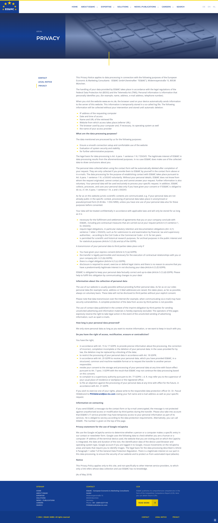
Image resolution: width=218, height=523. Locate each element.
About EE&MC (42, 493)
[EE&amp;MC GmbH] (9, 7)
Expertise (40, 495)
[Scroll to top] (213, 518)
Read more (144, 503)
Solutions (41, 498)
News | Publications (45, 500)
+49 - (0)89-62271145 (100, 503)
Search (39, 505)
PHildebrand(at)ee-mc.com (96, 505)
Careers (39, 503)
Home (38, 491)
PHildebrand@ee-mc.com (102, 394)
